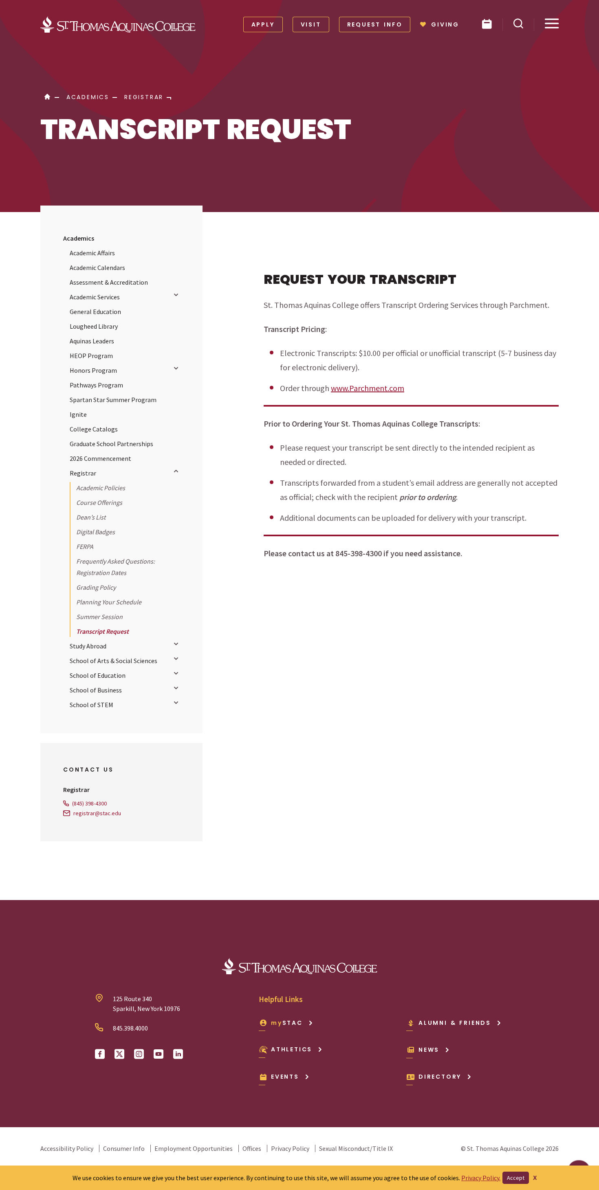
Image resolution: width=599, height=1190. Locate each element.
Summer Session (99, 617)
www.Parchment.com (367, 388)
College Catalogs (94, 429)
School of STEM (91, 705)
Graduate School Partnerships (111, 444)
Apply (263, 24)
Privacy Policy (290, 1148)
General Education (95, 311)
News (428, 1050)
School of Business (96, 690)
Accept (515, 1177)
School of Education (98, 675)
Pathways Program (96, 385)
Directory (439, 1077)
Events (285, 1077)
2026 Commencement (100, 458)
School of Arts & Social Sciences (113, 661)
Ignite (78, 414)
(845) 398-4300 (89, 803)
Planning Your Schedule (108, 602)
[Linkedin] (178, 1054)
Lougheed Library (94, 326)
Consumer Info (124, 1148)
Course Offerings (99, 502)
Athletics (291, 1049)
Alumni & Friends (454, 1023)
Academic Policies (100, 488)
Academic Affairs (92, 253)
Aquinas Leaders (92, 341)
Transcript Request (102, 631)
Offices (251, 1148)
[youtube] (158, 1054)
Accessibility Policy (66, 1148)
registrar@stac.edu (97, 813)
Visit (311, 24)
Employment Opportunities (193, 1148)
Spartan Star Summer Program (113, 400)
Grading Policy (96, 587)
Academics (78, 238)
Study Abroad (88, 646)
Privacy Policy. (480, 1178)
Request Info (375, 24)
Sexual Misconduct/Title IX (356, 1148)
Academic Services (95, 297)
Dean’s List (91, 517)
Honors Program (93, 370)
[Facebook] (100, 1054)
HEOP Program (91, 356)
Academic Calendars (97, 267)
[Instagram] (139, 1054)
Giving (445, 24)
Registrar (83, 473)
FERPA (84, 546)
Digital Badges (95, 532)
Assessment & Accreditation (109, 282)
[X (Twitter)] (119, 1054)
